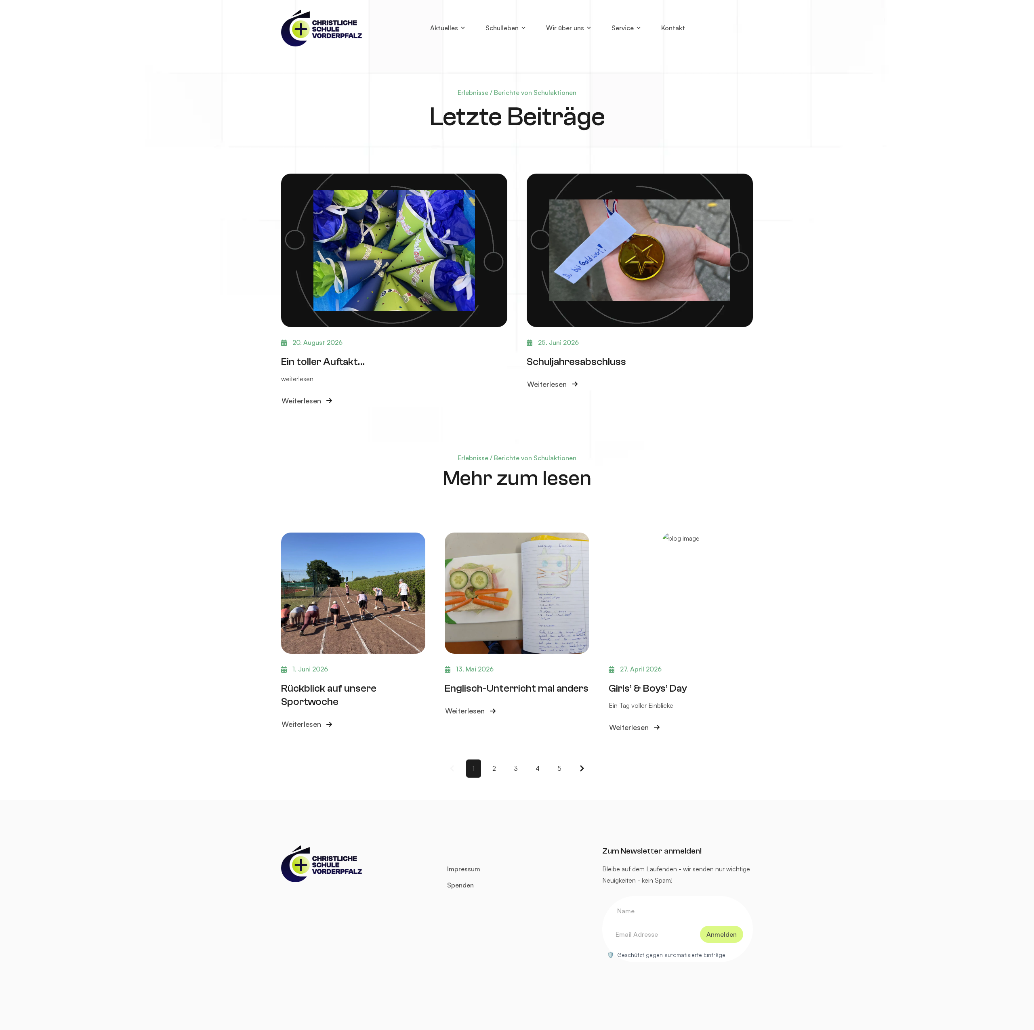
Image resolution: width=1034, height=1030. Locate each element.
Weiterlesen (301, 401)
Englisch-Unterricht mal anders (516, 688)
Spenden (460, 885)
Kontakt (673, 28)
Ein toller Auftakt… (323, 361)
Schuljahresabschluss (576, 361)
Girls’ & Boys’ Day (648, 688)
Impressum (463, 869)
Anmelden (721, 934)
